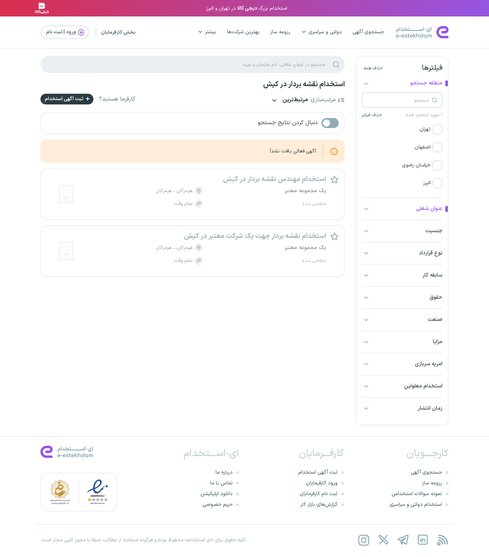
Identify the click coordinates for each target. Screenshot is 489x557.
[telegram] (403, 540)
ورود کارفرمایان (322, 483)
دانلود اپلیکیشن (216, 494)
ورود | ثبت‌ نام (61, 32)
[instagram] (363, 540)
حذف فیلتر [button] (372, 115)
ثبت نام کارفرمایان (319, 494)
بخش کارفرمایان (118, 32)
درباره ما (224, 472)
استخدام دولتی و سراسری (415, 504)
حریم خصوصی (218, 504)
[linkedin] (422, 540)
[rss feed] (442, 540)
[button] (402, 129)
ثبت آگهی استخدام (64, 99)
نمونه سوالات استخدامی (417, 494)
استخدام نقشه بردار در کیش (304, 84)
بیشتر (210, 32)
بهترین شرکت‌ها (243, 32)
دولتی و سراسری (325, 32)
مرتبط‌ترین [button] (294, 100)
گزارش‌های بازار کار (319, 504)
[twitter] (383, 540)
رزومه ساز (280, 32)
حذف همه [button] (373, 68)
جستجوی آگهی (368, 32)
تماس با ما (221, 483)
